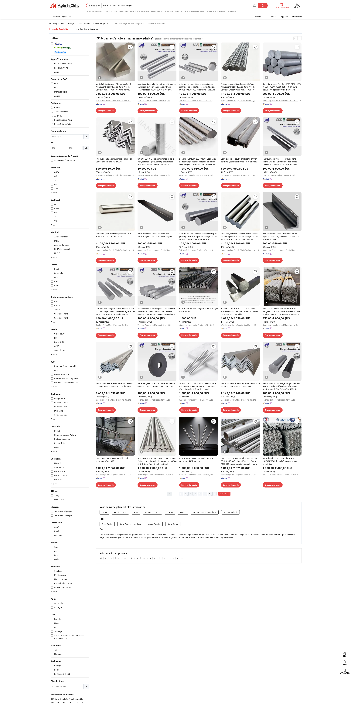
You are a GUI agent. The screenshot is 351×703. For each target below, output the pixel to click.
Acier (136, 512)
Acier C (183, 512)
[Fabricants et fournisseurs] (64, 5)
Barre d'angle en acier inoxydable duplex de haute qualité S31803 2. (114, 459)
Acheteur (257, 16)
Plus (101, 529)
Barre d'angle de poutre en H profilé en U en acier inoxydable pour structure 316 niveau (239, 160)
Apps (283, 16)
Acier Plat (178, 11)
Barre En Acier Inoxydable (139, 11)
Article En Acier (120, 512)
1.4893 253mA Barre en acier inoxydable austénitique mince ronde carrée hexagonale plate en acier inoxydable (239, 311)
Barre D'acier (123, 11)
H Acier (170, 512)
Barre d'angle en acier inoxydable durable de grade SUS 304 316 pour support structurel (156, 385)
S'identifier (297, 7)
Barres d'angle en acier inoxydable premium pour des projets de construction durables (114, 385)
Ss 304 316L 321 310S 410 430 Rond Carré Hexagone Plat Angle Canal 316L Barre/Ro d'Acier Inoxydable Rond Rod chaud (197, 386)
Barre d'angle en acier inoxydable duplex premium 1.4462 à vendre (196, 459)
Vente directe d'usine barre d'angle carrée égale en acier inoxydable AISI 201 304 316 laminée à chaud (281, 236)
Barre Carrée (168, 11)
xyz (181, 558)
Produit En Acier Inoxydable (204, 512)
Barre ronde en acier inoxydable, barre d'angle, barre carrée (198, 310)
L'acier (104, 512)
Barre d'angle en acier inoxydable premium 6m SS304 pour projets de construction (240, 385)
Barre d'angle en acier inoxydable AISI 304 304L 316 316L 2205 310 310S (113, 235)
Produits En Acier (152, 512)
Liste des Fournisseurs (86, 29)
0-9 (101, 558)
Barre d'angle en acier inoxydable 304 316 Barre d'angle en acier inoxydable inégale (155, 235)
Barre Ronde (231, 11)
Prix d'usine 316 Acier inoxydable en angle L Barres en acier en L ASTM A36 (114, 160)
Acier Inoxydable (110, 11)
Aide (272, 16)
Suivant (223, 493)
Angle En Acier (156, 11)
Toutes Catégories (60, 16)
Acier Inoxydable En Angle (194, 11)
